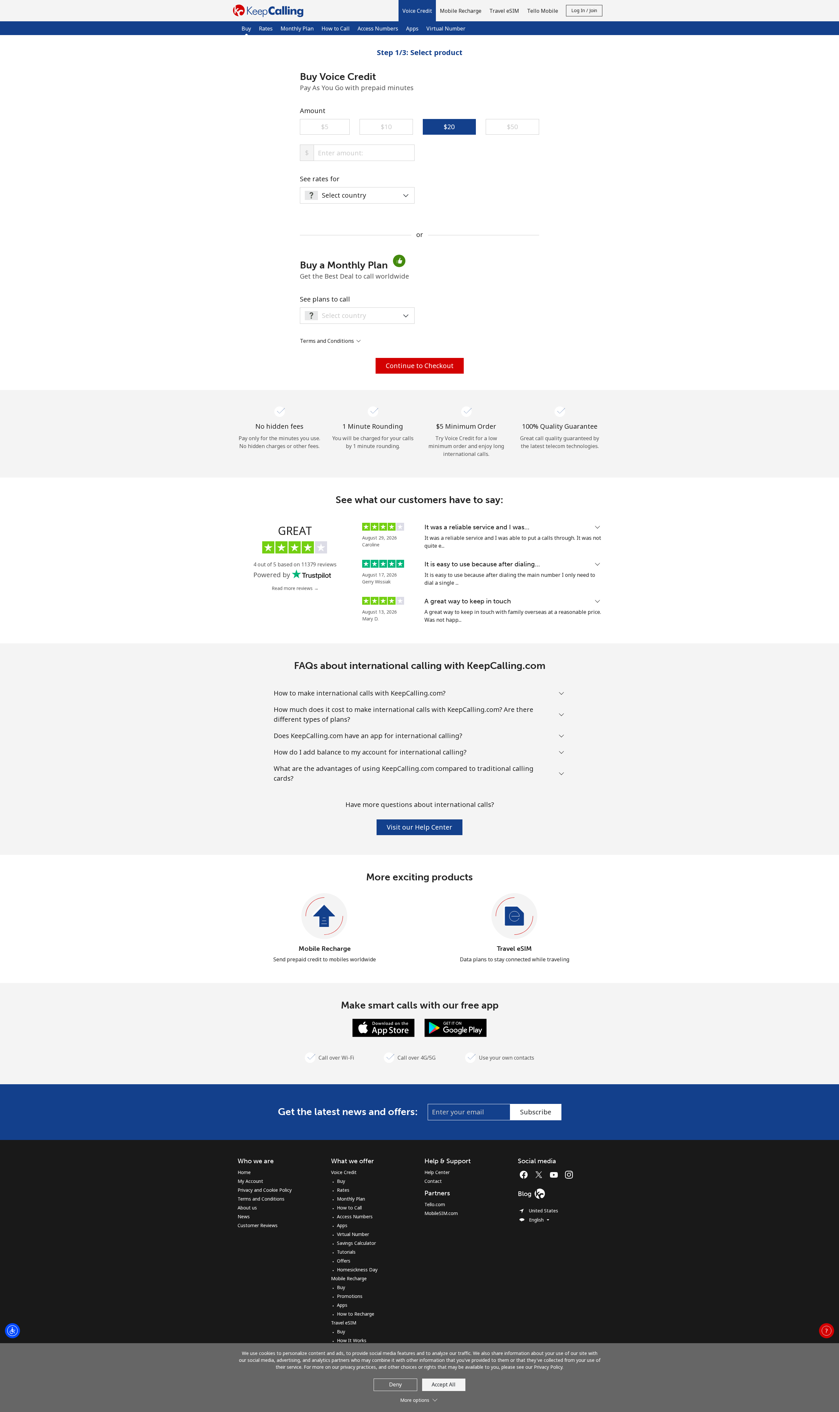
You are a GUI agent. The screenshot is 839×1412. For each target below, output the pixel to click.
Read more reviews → (295, 588)
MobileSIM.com (441, 1213)
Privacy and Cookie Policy (265, 1190)
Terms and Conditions (261, 1199)
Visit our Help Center (419, 827)
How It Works (351, 1340)
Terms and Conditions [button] (327, 340)
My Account (250, 1181)
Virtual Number (445, 28)
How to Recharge (355, 1314)
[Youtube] (555, 1175)
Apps (412, 28)
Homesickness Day (357, 1269)
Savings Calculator (356, 1243)
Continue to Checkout (420, 365)
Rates (266, 28)
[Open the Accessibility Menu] (12, 1330)
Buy (341, 1181)
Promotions (349, 1296)
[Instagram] (569, 1175)
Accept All (444, 1384)
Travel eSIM (514, 948)
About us (247, 1208)
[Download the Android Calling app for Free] (455, 1027)
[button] (417, 10)
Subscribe (535, 1112)
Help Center (437, 1172)
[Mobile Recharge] (324, 916)
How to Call (336, 28)
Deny (395, 1384)
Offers (343, 1261)
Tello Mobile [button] (542, 10)
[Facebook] (525, 1175)
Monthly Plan (297, 28)
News (244, 1216)
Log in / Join (584, 10)
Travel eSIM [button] (504, 10)
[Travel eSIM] (514, 916)
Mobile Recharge (325, 948)
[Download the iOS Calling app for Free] (383, 1027)
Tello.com (434, 1204)
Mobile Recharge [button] (460, 10)
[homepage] (270, 10)
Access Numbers (378, 28)
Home (244, 1172)
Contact (433, 1181)
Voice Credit (344, 1172)
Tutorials (346, 1252)
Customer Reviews (258, 1225)
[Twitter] (540, 1175)
